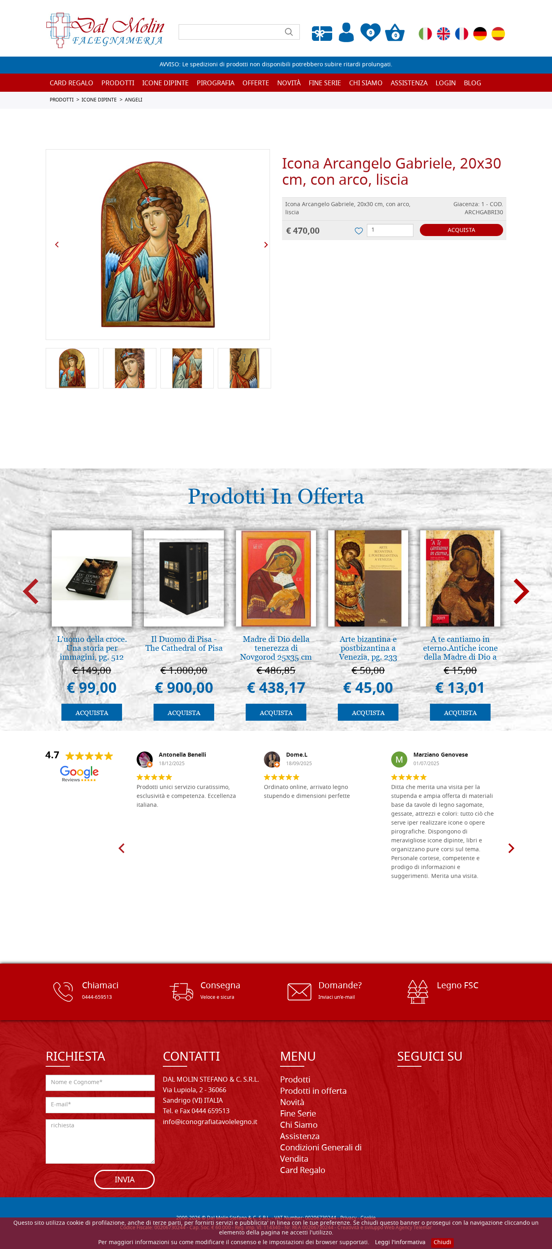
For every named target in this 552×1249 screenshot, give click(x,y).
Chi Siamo (366, 83)
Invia (125, 1180)
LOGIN (446, 83)
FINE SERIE (325, 83)
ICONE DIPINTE (99, 100)
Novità (292, 1103)
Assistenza (300, 1137)
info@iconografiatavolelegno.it (210, 1122)
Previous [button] (57, 245)
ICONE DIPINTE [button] (165, 83)
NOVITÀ (289, 83)
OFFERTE (255, 83)
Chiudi (442, 1242)
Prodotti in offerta (313, 1091)
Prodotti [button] (117, 83)
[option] (158, 244)
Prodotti (295, 1080)
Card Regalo (71, 83)
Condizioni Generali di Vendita (321, 1154)
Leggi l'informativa (400, 1242)
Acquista (461, 230)
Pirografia (215, 83)
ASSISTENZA (409, 83)
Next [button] (266, 245)
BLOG (472, 83)
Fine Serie (298, 1114)
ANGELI (133, 100)
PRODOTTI (62, 100)
